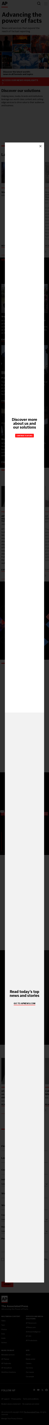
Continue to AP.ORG (24, 436)
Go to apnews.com (24, 1003)
